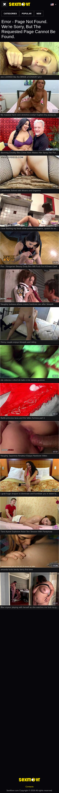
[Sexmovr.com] (19, 4)
